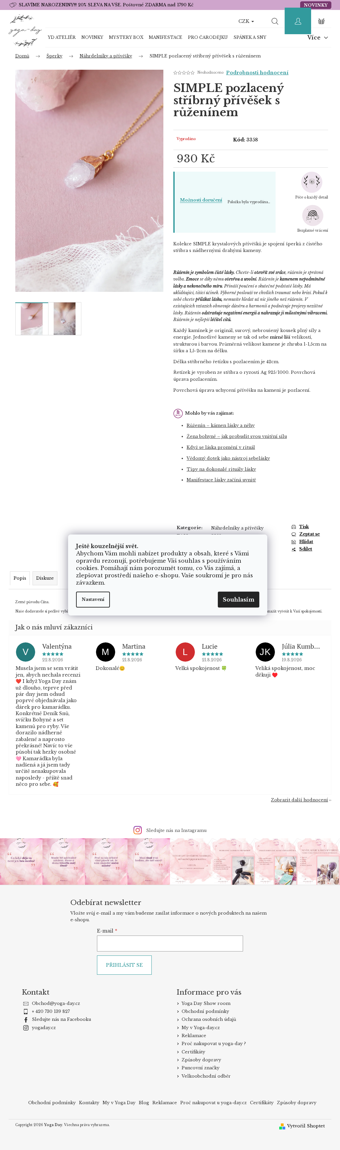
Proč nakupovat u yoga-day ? (214, 1043)
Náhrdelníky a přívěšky (237, 528)
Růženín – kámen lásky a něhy (221, 425)
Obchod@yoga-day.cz (56, 1003)
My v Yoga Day (119, 1102)
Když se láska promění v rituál (221, 447)
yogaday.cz (44, 1027)
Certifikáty (193, 1051)
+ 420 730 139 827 (51, 1011)
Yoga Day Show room (206, 1003)
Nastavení (93, 599)
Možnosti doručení (201, 200)
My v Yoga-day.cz (201, 1027)
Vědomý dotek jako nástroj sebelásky (228, 458)
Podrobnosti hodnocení (257, 73)
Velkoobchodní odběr (206, 1076)
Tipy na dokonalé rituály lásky (221, 469)
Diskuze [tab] (45, 578)
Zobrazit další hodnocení (299, 799)
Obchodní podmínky (205, 1011)
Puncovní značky (200, 1067)
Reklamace (194, 1035)
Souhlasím (238, 599)
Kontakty (89, 1102)
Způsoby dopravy (201, 1059)
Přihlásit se (124, 965)
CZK (244, 21)
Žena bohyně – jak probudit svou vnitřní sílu (237, 436)
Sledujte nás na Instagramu (176, 830)
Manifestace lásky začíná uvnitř (221, 479)
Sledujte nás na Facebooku (61, 1019)
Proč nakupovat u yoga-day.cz (213, 1102)
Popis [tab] (20, 578)
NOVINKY (316, 5)
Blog (144, 1102)
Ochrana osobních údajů (209, 1019)
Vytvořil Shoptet (306, 1125)
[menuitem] (62, 37)
